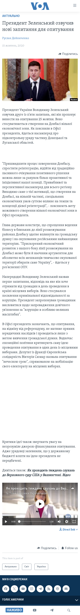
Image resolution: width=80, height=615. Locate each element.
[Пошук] (68, 610)
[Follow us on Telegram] (40, 588)
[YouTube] (34, 610)
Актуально (11, 16)
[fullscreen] (74, 521)
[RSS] (48, 588)
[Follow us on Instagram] (31, 588)
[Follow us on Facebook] (5, 588)
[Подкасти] (57, 588)
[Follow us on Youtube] (23, 588)
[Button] (68, 54)
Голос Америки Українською (28, 493)
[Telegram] (51, 610)
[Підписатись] (66, 588)
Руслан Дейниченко (15, 38)
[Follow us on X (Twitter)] (14, 588)
